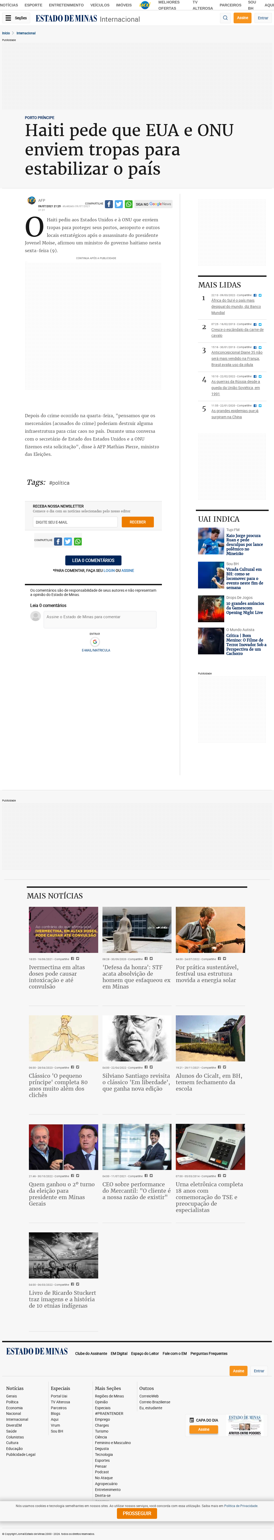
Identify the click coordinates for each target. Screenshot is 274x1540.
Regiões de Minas (109, 1396)
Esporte (33, 5)
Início (6, 33)
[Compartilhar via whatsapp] (128, 205)
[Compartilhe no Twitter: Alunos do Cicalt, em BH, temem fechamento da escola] (224, 1067)
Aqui (54, 1419)
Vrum (55, 1425)
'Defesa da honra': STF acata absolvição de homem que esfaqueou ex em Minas (136, 977)
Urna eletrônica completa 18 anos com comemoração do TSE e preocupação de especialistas (209, 1197)
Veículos (99, 5)
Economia (14, 1408)
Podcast (102, 1472)
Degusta (102, 1448)
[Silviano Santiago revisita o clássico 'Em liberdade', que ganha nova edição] (137, 1038)
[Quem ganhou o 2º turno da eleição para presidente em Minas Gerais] (63, 1147)
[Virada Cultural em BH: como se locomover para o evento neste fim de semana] (211, 575)
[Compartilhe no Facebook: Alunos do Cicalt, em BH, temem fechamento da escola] (218, 1067)
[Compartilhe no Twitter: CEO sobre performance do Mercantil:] (150, 1176)
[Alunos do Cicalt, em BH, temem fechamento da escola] (210, 1038)
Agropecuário (106, 1484)
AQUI (269, 5)
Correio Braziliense (154, 1402)
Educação (14, 1448)
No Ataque (104, 1478)
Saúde (11, 1431)
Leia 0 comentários (93, 560)
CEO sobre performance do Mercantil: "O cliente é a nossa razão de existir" (136, 1191)
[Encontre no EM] (225, 18)
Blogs (55, 1413)
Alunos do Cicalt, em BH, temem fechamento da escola (209, 1082)
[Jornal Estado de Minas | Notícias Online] (66, 19)
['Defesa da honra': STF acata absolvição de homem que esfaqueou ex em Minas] (137, 930)
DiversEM (14, 1425)
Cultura (12, 1443)
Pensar (101, 1466)
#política (59, 482)
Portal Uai (59, 1396)
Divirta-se (103, 1495)
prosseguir (137, 1513)
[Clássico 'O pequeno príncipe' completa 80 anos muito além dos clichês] (63, 1038)
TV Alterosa (60, 1402)
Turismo (101, 1431)
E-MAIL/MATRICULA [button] (96, 650)
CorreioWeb (149, 1396)
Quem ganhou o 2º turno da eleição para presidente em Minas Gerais (62, 1194)
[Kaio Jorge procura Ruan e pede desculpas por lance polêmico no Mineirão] (211, 541)
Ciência (101, 1437)
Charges (102, 1425)
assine (127, 570)
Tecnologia (104, 1454)
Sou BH (57, 1431)
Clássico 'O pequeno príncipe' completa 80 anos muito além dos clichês (58, 1085)
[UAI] (145, 5)
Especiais (103, 1408)
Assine (242, 17)
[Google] (95, 642)
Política (12, 1402)
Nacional (13, 1413)
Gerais (11, 1396)
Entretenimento (66, 5)
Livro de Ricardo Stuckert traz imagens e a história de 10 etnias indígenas (62, 1299)
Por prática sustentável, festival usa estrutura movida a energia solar (207, 974)
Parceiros (230, 5)
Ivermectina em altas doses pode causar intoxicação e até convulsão (57, 977)
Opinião (101, 1402)
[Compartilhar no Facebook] (109, 205)
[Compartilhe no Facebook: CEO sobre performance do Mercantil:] (145, 1176)
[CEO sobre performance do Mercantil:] (137, 1147)
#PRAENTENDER (109, 1413)
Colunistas (15, 1437)
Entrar (263, 17)
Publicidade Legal (20, 1454)
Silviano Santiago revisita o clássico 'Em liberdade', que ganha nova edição (136, 1082)
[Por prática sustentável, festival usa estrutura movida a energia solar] (210, 930)
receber (138, 521)
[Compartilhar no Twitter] (119, 205)
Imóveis (124, 5)
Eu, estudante (150, 1408)
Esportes (102, 1460)
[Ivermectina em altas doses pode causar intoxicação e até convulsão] (63, 930)
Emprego (102, 1419)
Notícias (9, 5)
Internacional (120, 19)
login (110, 570)
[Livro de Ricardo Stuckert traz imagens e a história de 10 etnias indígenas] (63, 1255)
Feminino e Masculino (113, 1443)
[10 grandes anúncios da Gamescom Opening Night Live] (211, 608)
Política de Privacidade (240, 1506)
